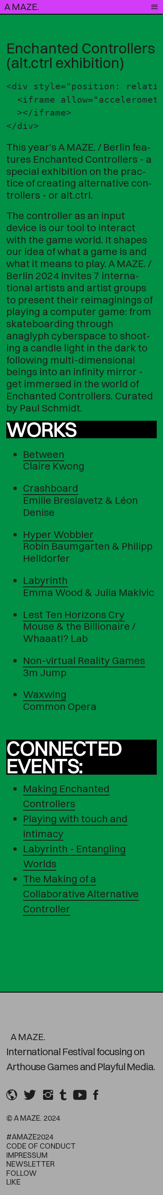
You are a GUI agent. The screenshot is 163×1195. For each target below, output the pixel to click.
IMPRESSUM (27, 1155)
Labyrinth (45, 580)
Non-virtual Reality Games (84, 660)
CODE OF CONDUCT (41, 1146)
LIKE (13, 1182)
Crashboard (50, 488)
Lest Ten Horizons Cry (74, 614)
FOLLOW (21, 1173)
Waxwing (44, 694)
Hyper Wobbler (58, 534)
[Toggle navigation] (154, 7)
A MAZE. (21, 7)
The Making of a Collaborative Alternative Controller (81, 893)
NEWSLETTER (30, 1164)
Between (43, 454)
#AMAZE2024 (29, 1137)
